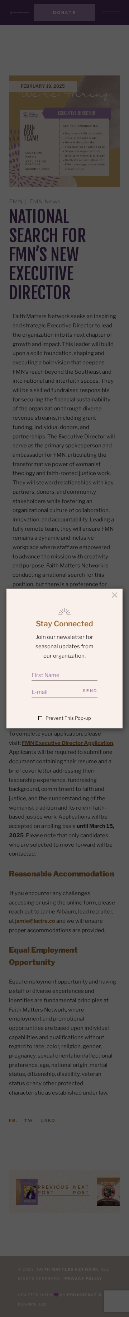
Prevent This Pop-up (68, 718)
